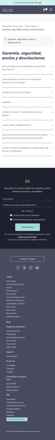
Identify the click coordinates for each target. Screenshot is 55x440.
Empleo (9, 372)
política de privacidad (27, 237)
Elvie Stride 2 (11, 291)
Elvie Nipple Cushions (15, 304)
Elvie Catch (11, 310)
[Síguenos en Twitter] (24, 268)
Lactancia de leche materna (25, 215)
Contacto (10, 369)
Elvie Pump (11, 281)
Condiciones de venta (15, 406)
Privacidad (10, 399)
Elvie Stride (11, 294)
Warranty (10, 412)
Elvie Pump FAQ (13, 331)
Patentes (10, 415)
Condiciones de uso (14, 403)
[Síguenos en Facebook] (18, 268)
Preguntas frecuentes (12, 26)
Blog (8, 322)
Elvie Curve (11, 307)
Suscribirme (28, 227)
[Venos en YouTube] (37, 268)
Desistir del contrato (15, 419)
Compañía (10, 366)
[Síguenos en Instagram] (31, 268)
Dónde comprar (13, 317)
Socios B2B (11, 384)
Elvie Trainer (31, 26)
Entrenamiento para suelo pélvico (28, 219)
